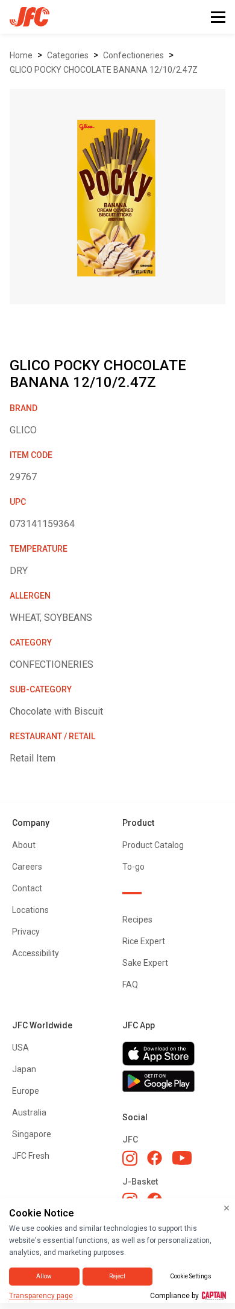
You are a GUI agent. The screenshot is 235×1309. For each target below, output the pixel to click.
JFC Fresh (30, 1156)
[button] (218, 17)
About (24, 845)
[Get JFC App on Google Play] (172, 1081)
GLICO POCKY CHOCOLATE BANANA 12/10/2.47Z (104, 70)
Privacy (26, 931)
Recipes (137, 919)
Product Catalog (153, 845)
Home (21, 55)
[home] (24, 16)
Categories (68, 55)
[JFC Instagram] (129, 1158)
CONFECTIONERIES (133, 55)
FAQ (130, 984)
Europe (25, 1091)
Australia (29, 1112)
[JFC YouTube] (182, 1158)
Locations (30, 910)
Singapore (31, 1134)
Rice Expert (143, 941)
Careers (27, 866)
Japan (24, 1069)
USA (20, 1047)
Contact (27, 888)
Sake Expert (145, 963)
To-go (133, 866)
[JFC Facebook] (154, 1157)
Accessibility (35, 953)
